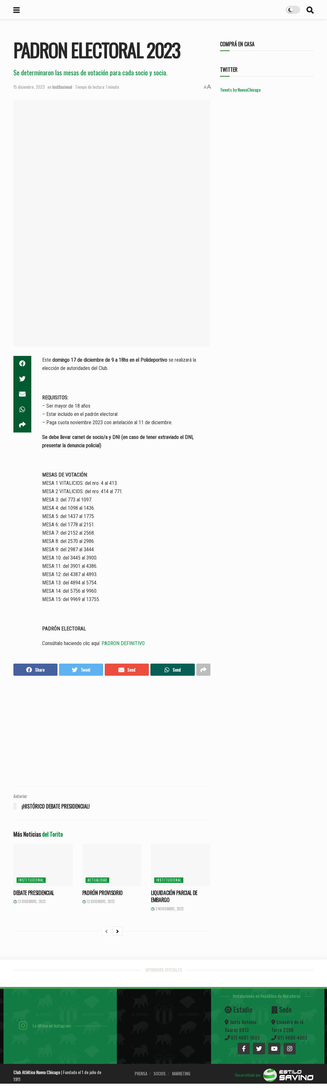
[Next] (117, 931)
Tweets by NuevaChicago (240, 89)
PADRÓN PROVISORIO (102, 893)
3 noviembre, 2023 (169, 908)
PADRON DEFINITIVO (123, 643)
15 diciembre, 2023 (29, 87)
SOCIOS (160, 1073)
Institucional (62, 87)
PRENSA (141, 1073)
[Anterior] (106, 931)
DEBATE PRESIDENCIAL (33, 893)
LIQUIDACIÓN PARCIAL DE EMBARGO (174, 896)
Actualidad (97, 880)
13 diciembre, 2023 (31, 901)
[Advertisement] (111, 731)
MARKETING (181, 1073)
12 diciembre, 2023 (100, 901)
